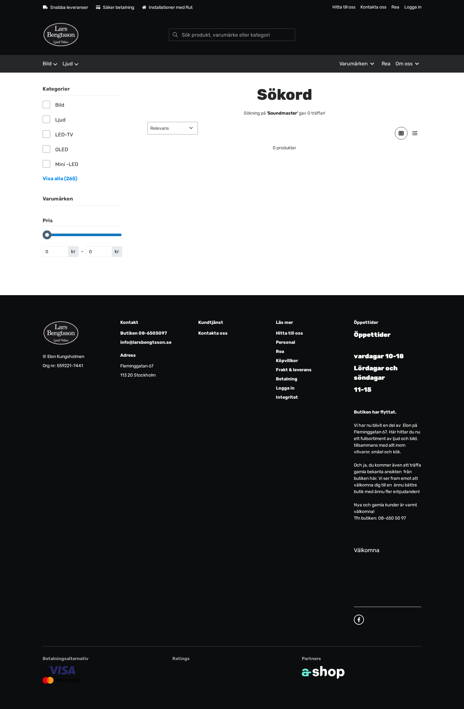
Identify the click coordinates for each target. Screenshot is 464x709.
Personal (285, 342)
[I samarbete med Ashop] (323, 672)
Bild (47, 64)
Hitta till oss (343, 7)
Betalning (286, 379)
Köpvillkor (287, 360)
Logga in (412, 7)
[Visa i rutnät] (401, 133)
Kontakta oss (373, 7)
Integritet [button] (287, 397)
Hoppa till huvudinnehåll (229, 8)
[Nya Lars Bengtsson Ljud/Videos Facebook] (359, 620)
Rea (395, 7)
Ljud (67, 64)
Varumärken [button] (353, 64)
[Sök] (175, 34)
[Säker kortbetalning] (62, 675)
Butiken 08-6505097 (143, 333)
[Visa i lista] (415, 133)
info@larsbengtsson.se (145, 342)
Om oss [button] (404, 64)
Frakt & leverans (294, 369)
